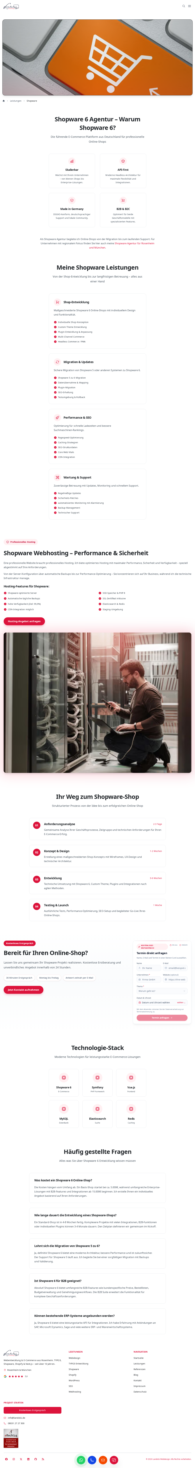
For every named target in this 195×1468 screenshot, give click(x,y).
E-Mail (165, 963)
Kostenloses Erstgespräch (32, 1410)
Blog (136, 1374)
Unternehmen (143, 975)
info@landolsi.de (16, 1417)
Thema (140, 986)
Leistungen (15, 100)
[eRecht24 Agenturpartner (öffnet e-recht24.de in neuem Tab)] (11, 1438)
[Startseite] (32, 1353)
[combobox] (162, 991)
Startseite (138, 1358)
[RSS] (43, 1459)
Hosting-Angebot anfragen (24, 621)
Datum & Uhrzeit (144, 998)
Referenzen (139, 1369)
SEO (71, 1386)
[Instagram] (13, 1459)
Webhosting (75, 1391)
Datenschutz (140, 1391)
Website (171, 975)
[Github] (35, 1459)
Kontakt (137, 1380)
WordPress (74, 1380)
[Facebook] (6, 1459)
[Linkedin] (28, 1459)
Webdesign (74, 1358)
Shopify (72, 1374)
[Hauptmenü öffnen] (189, 6)
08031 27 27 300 (16, 1423)
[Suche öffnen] (183, 6)
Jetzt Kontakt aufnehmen (23, 989)
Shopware (74, 1369)
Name (139, 963)
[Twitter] (21, 1459)
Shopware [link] (32, 100)
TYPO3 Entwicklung (79, 1363)
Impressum (139, 1386)
